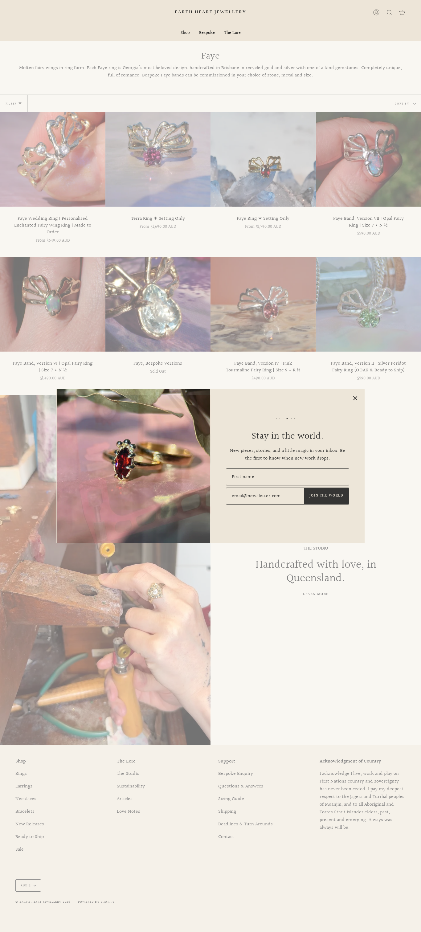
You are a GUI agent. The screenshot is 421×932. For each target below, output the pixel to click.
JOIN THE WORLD (326, 496)
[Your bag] (402, 12)
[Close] (355, 398)
